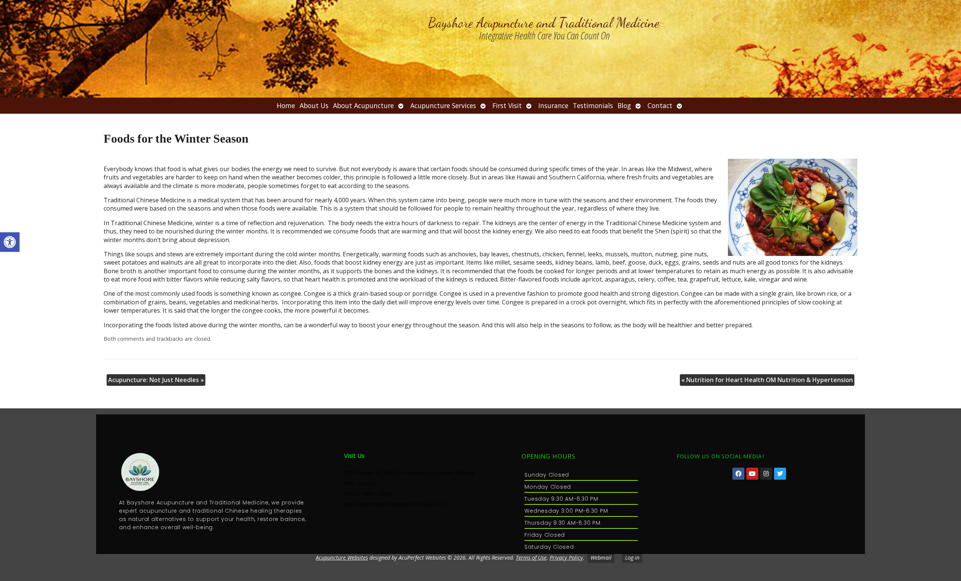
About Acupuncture (363, 105)
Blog (624, 105)
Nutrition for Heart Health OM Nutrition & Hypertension (767, 380)
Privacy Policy (566, 557)
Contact (660, 105)
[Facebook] (738, 474)
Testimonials (593, 105)
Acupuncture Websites (342, 557)
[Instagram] (766, 474)
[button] (10, 242)
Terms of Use (531, 557)
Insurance (553, 105)
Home (286, 105)
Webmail (601, 557)
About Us (314, 105)
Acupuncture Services (443, 105)
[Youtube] (752, 474)
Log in (632, 557)
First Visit (507, 105)
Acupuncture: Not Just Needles (156, 380)
